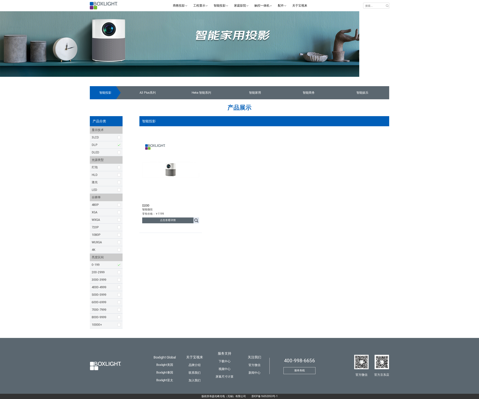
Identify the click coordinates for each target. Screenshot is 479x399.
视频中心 (225, 369)
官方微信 (254, 365)
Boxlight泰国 (164, 372)
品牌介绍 (195, 365)
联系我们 (195, 372)
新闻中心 (254, 372)
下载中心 (225, 361)
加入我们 (195, 380)
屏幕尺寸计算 (225, 376)
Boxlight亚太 (164, 380)
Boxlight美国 (164, 365)
